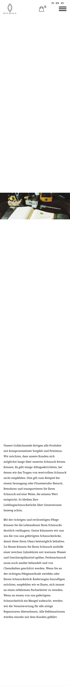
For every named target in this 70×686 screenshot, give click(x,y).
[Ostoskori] (41, 9)
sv (62, 3)
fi (53, 3)
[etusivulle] (10, 9)
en (57, 3)
